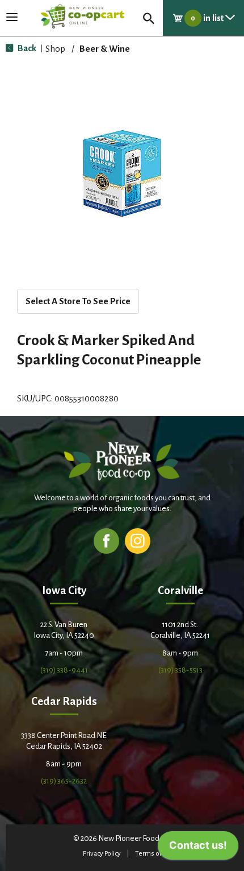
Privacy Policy (102, 853)
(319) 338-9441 (64, 670)
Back (26, 48)
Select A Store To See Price (78, 301)
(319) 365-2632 (64, 781)
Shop (55, 48)
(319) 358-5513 (180, 670)
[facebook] (106, 540)
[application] (198, 848)
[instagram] (137, 540)
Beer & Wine (104, 48)
